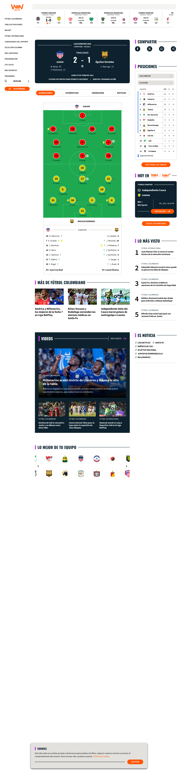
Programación (11, 59)
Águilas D (151, 130)
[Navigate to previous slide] (38, 466)
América (151, 94)
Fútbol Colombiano (13, 19)
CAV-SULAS (9, 64)
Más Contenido (11, 53)
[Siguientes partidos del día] (170, 18)
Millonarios (152, 104)
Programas (10, 76)
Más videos (116, 338)
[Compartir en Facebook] (137, 48)
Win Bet (8, 30)
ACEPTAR (135, 761)
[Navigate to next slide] (126, 466)
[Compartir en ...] (173, 48)
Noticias (121, 93)
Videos (47, 338)
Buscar (17, 81)
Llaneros (151, 99)
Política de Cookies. (101, 756)
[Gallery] (82, 466)
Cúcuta (150, 135)
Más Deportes (11, 70)
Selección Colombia (13, 47)
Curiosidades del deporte (16, 41)
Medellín (151, 120)
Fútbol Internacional (14, 36)
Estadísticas (72, 93)
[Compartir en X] (149, 48)
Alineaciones (45, 93)
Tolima (150, 109)
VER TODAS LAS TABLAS (156, 164)
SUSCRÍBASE (19, 88)
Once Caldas (153, 146)
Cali (149, 141)
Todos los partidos (156, 223)
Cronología (98, 93)
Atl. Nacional (153, 115)
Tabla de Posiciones (13, 24)
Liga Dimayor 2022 (82, 43)
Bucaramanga (153, 125)
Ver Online (160, 211)
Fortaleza (152, 151)
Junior (60, 62)
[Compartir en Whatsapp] (161, 48)
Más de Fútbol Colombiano (61, 282)
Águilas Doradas (105, 62)
